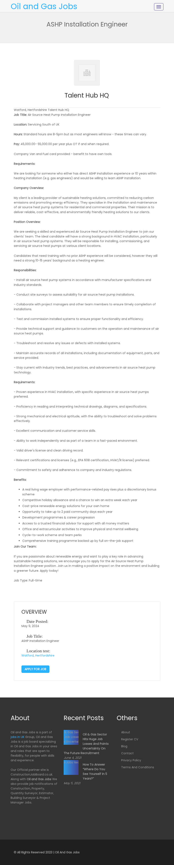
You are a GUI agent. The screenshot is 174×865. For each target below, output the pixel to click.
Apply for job (35, 669)
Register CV (129, 739)
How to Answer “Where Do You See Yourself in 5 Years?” (95, 771)
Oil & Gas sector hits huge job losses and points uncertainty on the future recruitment (86, 743)
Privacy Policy (131, 760)
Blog (124, 746)
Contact (127, 753)
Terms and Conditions (137, 767)
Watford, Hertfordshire (38, 655)
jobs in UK (17, 737)
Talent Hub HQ (87, 95)
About (125, 732)
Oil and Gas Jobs (44, 6)
